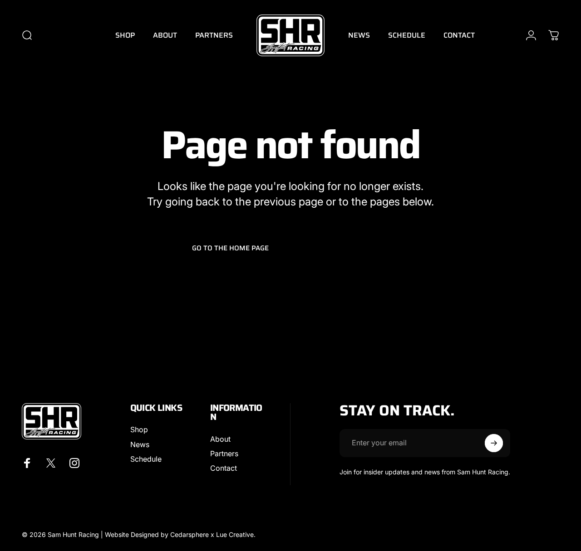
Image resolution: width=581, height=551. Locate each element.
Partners (224, 453)
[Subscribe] (494, 443)
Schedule (146, 458)
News (139, 444)
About (220, 439)
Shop (139, 429)
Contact (223, 468)
